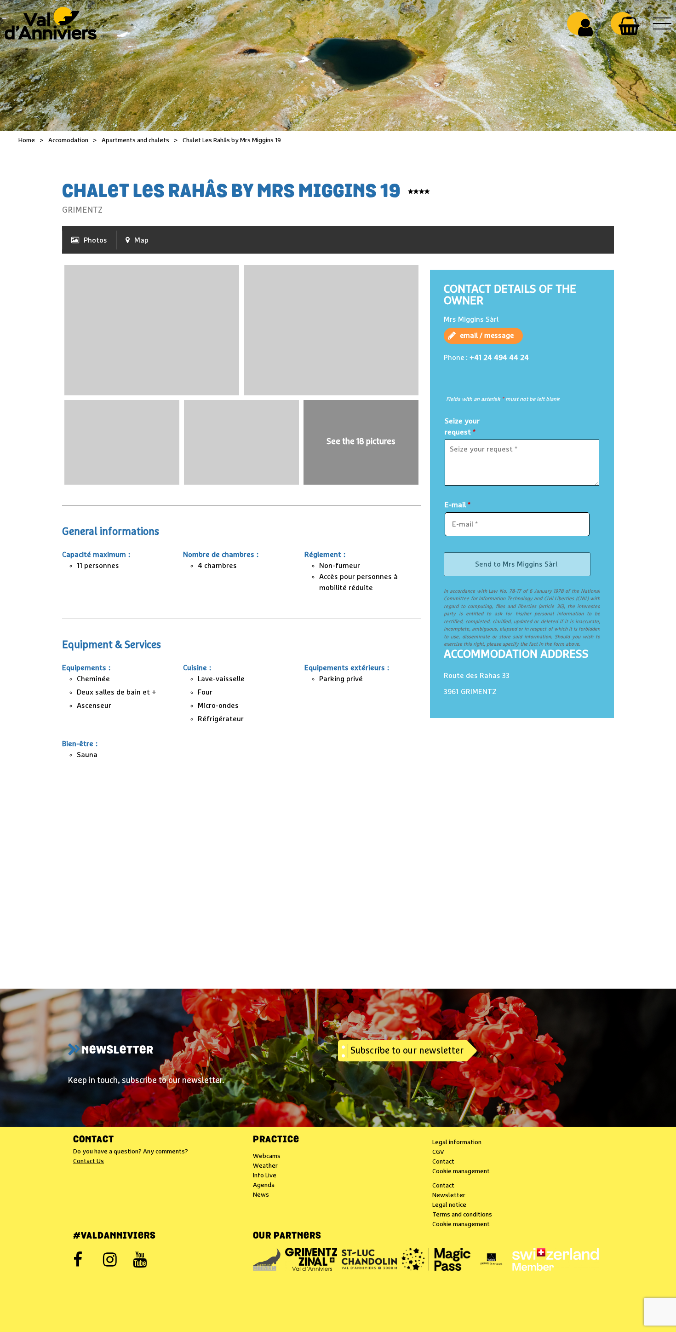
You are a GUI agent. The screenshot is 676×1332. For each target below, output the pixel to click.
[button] (629, 26)
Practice (276, 1140)
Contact (93, 1140)
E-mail (457, 505)
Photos (95, 240)
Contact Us (88, 1161)
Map (141, 240)
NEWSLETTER (117, 1050)
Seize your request (462, 426)
